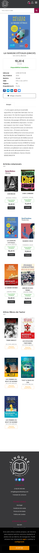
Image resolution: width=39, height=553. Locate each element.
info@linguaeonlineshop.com (19, 492)
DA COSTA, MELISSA (19, 56)
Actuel (18, 78)
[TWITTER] (19, 479)
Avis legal (19, 505)
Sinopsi (8, 104)
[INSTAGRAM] (22, 479)
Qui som (19, 525)
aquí (24, 539)
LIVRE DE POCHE (21, 73)
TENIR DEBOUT (11, 340)
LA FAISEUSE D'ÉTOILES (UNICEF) (11, 242)
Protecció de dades (20, 511)
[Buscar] (36, 10)
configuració (19, 542)
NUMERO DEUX (28, 241)
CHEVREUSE (11, 194)
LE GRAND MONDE (11, 288)
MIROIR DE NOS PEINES (27, 289)
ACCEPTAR (19, 548)
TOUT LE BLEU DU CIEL (28, 381)
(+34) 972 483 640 (19, 489)
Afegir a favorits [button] (15, 96)
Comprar (11, 208)
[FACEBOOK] (16, 479)
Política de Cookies (19, 514)
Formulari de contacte (19, 495)
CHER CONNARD (27, 193)
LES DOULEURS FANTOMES (28, 342)
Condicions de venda (19, 508)
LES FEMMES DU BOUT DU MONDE (11, 380)
